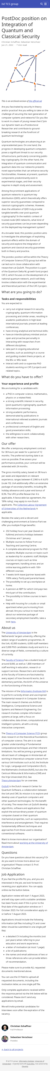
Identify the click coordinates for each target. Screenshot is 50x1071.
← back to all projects (12, 1049)
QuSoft (5, 786)
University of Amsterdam (18, 632)
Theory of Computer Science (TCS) (23, 733)
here (13, 621)
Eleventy (25, 1066)
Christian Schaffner (11, 42)
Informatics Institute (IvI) (33, 691)
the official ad (35, 101)
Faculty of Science (15, 660)
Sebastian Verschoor (30, 42)
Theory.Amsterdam (11, 780)
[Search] (41, 4)
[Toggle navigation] (45, 4)
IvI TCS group (10, 4)
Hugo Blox (30, 1064)
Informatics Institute (26, 1061)
